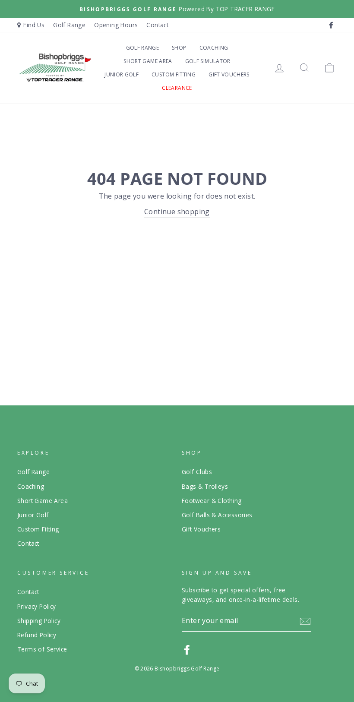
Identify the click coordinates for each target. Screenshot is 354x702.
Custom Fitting (174, 74)
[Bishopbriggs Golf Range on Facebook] (187, 650)
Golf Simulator (208, 61)
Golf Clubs (197, 472)
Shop (179, 47)
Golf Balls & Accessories (217, 515)
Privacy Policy (36, 606)
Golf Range (69, 25)
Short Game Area (147, 61)
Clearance (177, 88)
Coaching (213, 47)
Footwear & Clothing (212, 500)
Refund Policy (36, 635)
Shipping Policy (38, 621)
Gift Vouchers (229, 74)
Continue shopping (177, 211)
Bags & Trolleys (205, 486)
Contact (157, 25)
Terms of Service (42, 649)
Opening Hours (116, 25)
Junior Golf (121, 74)
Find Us (33, 25)
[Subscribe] (305, 621)
